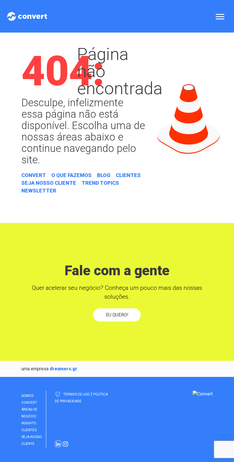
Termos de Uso (77, 394)
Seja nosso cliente (48, 183)
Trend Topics (100, 183)
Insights (28, 423)
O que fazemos (71, 175)
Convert (33, 175)
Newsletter (38, 191)
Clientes (128, 175)
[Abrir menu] (221, 16)
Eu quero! (117, 315)
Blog (103, 175)
